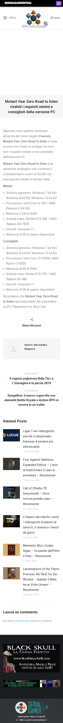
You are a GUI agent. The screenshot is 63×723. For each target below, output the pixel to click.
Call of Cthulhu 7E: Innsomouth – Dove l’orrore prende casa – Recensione (38, 496)
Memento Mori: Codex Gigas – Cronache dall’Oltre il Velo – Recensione (41, 551)
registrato (20, 620)
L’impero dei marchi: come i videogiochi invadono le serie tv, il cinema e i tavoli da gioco (41, 524)
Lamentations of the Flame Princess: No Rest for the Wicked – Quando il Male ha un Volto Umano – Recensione (41, 579)
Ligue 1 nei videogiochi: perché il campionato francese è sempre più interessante (39, 438)
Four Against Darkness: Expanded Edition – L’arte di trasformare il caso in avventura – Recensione (40, 467)
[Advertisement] (31, 62)
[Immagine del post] (11, 435)
